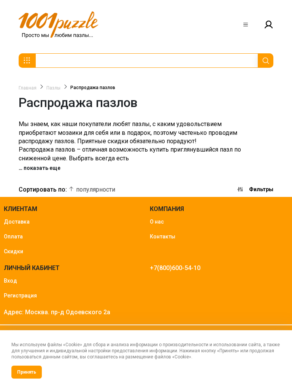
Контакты (162, 236)
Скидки (13, 251)
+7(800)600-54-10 (175, 268)
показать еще (42, 168)
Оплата (13, 236)
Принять (26, 372)
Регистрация (20, 295)
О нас (157, 222)
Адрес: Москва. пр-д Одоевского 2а (57, 312)
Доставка (17, 222)
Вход (10, 281)
